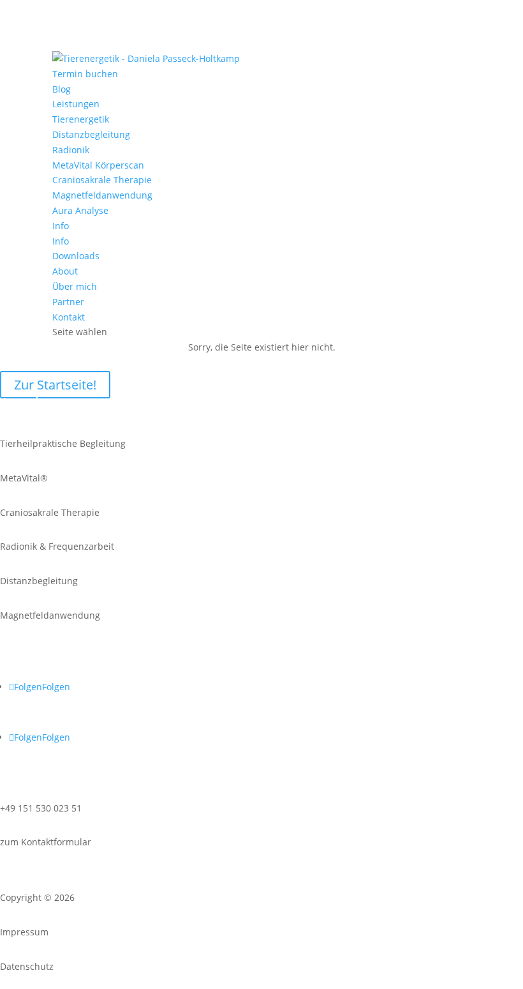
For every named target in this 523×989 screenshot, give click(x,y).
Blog (61, 89)
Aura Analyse (80, 210)
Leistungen (75, 104)
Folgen (56, 687)
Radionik (70, 150)
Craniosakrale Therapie (102, 180)
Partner (68, 302)
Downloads (75, 256)
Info (60, 226)
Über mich (74, 286)
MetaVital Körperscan (98, 165)
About (65, 271)
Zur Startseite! (55, 384)
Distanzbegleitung (91, 134)
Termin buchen (85, 74)
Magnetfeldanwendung (102, 195)
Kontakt (68, 317)
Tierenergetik (80, 119)
